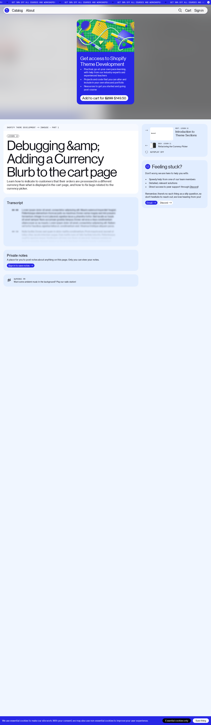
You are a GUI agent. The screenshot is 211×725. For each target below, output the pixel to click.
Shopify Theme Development (21, 127)
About (30, 10)
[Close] (208, 2)
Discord (194, 186)
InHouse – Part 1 (49, 127)
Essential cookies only (176, 720)
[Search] (180, 10)
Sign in (199, 10)
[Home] (7, 10)
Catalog (17, 10)
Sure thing (200, 720)
